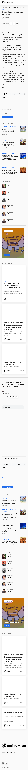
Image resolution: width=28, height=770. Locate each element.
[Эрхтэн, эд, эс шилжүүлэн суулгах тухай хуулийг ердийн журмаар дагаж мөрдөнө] (23, 170)
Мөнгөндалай (10, 205)
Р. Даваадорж (10, 212)
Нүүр (3, 7)
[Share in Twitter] (13, 23)
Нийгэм (5, 126)
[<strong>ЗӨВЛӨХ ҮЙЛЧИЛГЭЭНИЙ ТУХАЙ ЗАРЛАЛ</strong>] (14, 351)
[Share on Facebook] (10, 23)
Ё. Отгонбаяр (10, 219)
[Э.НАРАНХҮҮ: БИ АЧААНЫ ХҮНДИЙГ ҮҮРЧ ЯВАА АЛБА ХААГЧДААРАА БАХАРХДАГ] (14, 272)
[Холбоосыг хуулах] (17, 23)
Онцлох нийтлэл (12, 126)
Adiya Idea (9, 184)
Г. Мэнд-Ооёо (10, 198)
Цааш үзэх (7, 254)
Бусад (6, 7)
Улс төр (5, 140)
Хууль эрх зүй (6, 168)
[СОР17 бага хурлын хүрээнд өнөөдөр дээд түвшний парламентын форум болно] (23, 129)
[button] (22, 2)
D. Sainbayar (9, 191)
